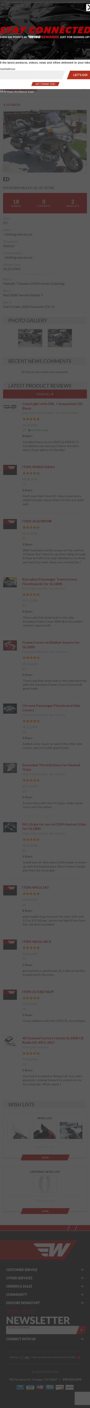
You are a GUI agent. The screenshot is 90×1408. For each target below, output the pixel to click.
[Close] (82, 4)
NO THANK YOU (45, 67)
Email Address (13, 54)
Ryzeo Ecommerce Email (25, 73)
